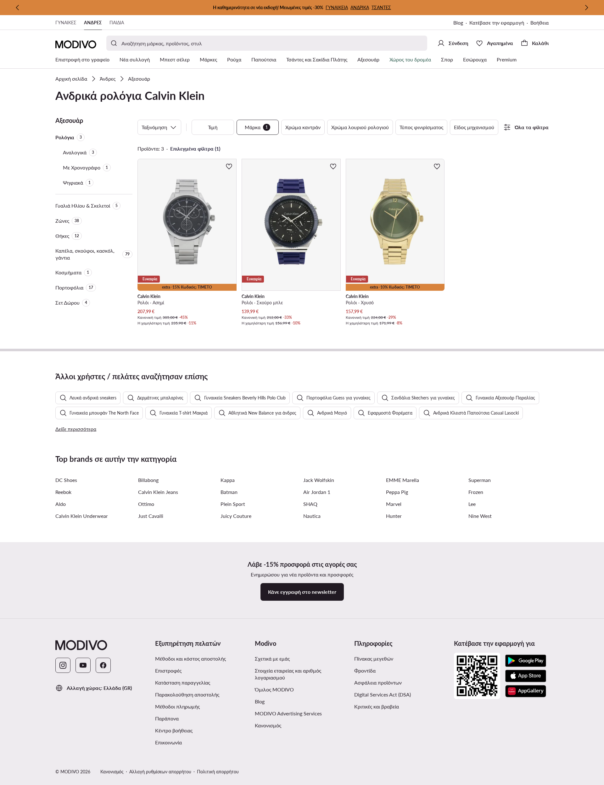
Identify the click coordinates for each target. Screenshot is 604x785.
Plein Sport (233, 504)
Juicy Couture (236, 516)
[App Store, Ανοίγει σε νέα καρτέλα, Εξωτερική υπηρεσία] (525, 676)
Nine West (480, 516)
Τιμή (212, 127)
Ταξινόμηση (154, 127)
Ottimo (146, 504)
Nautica (312, 516)
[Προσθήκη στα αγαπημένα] (229, 166)
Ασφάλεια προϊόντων (378, 682)
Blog (461, 23)
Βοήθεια (539, 23)
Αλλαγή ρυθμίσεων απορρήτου (160, 771)
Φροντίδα (365, 670)
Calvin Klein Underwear (81, 516)
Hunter (394, 516)
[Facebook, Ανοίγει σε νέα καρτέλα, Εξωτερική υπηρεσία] (103, 665)
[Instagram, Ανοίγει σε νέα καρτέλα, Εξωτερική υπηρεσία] (62, 665)
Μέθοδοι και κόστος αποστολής (190, 659)
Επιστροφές (168, 670)
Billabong (148, 480)
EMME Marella (402, 480)
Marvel (393, 504)
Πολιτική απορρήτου (218, 771)
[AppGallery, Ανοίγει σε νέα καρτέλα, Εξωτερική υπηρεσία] (525, 691)
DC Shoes (66, 480)
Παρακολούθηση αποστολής (187, 694)
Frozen (475, 492)
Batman (229, 492)
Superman (479, 480)
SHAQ (310, 504)
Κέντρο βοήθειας (174, 730)
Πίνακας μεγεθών (373, 659)
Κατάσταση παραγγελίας (182, 682)
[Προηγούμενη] (17, 7)
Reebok (63, 492)
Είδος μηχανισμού (474, 127)
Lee (472, 504)
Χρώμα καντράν (303, 127)
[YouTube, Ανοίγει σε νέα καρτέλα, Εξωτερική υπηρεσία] (83, 665)
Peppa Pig (397, 492)
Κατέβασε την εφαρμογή (499, 23)
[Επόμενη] (586, 7)
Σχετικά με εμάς (272, 659)
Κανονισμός (293, 725)
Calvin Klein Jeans (158, 492)
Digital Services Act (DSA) (382, 694)
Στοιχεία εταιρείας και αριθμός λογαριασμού (288, 674)
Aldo (60, 504)
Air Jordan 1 (316, 492)
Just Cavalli (150, 516)
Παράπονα (167, 718)
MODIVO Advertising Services (302, 713)
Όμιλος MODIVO (302, 689)
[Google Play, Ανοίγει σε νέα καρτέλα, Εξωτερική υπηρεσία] (525, 661)
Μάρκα (256, 127)
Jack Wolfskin (318, 480)
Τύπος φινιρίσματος (421, 127)
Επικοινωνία (168, 742)
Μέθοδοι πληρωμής (177, 706)
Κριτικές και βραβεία (376, 706)
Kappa (228, 480)
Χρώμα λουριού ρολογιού (360, 127)
